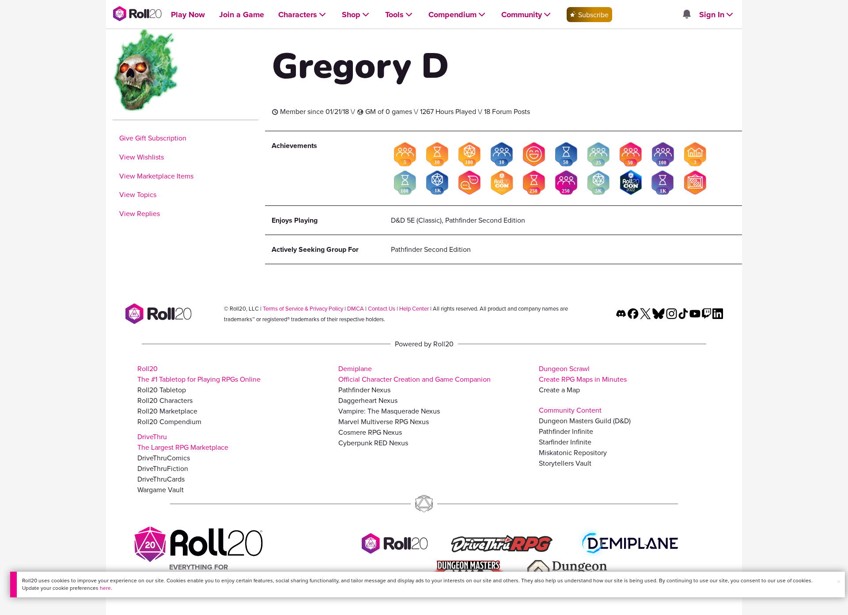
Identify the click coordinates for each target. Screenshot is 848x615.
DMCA (355, 308)
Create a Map (559, 390)
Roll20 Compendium (169, 421)
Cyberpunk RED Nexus (373, 443)
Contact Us (381, 308)
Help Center (414, 308)
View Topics (137, 194)
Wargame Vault (160, 489)
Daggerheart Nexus (368, 400)
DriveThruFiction (162, 468)
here (105, 588)
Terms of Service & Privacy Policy (303, 308)
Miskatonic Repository (573, 452)
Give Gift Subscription (152, 138)
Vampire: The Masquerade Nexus (389, 411)
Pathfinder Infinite (566, 431)
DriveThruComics (163, 458)
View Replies (139, 213)
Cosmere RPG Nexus (370, 432)
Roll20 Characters (165, 400)
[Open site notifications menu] (686, 15)
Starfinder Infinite (565, 442)
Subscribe (592, 14)
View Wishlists (141, 157)
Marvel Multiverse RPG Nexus (383, 421)
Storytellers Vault (565, 463)
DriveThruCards (161, 479)
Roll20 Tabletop (161, 390)
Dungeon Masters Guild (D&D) (585, 420)
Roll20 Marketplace (167, 411)
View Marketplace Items (156, 176)
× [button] (838, 581)
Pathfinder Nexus (364, 390)
